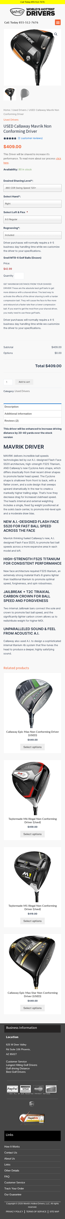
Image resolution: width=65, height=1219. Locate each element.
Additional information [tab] (18, 413)
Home (6, 110)
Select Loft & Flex (15, 212)
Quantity (8, 275)
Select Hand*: (12, 196)
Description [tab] (12, 406)
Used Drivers (19, 110)
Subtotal (8, 347)
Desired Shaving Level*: (18, 180)
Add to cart (24, 382)
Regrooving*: (11, 228)
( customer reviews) (30, 138)
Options (8, 353)
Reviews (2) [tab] (12, 420)
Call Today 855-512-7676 (32, 2)
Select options (32, 747)
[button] (58, 22)
